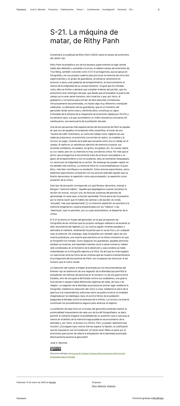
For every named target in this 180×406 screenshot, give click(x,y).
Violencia (111, 386)
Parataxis (21, 9)
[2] (82, 226)
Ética (94, 386)
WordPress (157, 398)
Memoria (102, 386)
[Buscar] (158, 9)
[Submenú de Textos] (83, 9)
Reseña (52, 382)
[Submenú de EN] (133, 9)
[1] (87, 203)
